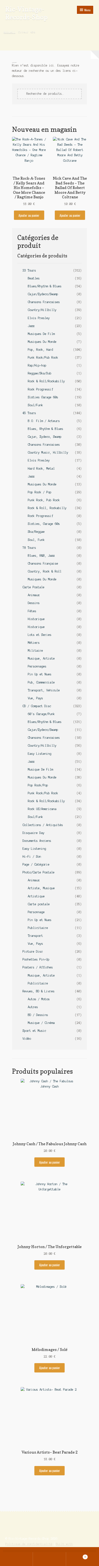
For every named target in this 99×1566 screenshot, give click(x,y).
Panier (76, 1555)
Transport (35, 935)
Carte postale (39, 904)
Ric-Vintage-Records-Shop (26, 13)
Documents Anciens (37, 840)
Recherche (49, 1559)
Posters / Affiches (38, 967)
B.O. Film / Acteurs (44, 420)
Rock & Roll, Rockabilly (47, 508)
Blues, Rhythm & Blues (45, 428)
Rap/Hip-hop (37, 365)
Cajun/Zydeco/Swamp (43, 294)
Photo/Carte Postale (39, 872)
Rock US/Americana (42, 809)
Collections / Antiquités (43, 825)
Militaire (35, 650)
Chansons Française (43, 563)
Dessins (34, 603)
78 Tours (29, 547)
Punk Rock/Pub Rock (43, 357)
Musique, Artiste (41, 658)
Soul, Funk (36, 539)
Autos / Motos (39, 999)
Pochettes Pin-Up (36, 959)
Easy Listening (39, 753)
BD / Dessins (38, 1014)
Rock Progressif (40, 389)
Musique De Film (40, 769)
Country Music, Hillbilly (48, 452)
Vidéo (27, 1038)
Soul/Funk (35, 405)
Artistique (36, 896)
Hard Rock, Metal (41, 468)
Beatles (34, 278)
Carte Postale (33, 587)
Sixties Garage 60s (43, 397)
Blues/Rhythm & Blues (45, 286)
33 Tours (29, 270)
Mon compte (16, 1559)
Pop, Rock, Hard (40, 349)
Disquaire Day (33, 832)
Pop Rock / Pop (39, 492)
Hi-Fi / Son (32, 856)
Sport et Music (34, 1030)
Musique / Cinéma (41, 1022)
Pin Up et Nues (39, 674)
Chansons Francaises (44, 302)
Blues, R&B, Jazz (41, 555)
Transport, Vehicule (44, 690)
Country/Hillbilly (42, 309)
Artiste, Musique (41, 888)
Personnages (37, 666)
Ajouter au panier (29, 215)
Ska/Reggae (36, 531)
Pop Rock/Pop (38, 785)
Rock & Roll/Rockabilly (46, 381)
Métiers (34, 642)
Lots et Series (39, 634)
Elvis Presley (39, 318)
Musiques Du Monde (42, 341)
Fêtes (32, 611)
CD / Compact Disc (37, 706)
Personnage (36, 912)
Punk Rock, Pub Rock (44, 500)
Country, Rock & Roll (45, 571)
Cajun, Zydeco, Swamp (45, 436)
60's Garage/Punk (41, 714)
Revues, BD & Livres (39, 991)
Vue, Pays (35, 698)
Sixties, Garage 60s (44, 523)
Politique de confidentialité (28, 1544)
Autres (33, 1007)
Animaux (34, 595)
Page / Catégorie (36, 864)
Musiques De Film (41, 333)
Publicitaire (38, 927)
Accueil (9, 32)
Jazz (31, 326)
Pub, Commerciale (41, 682)
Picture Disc (33, 951)
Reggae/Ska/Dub (39, 373)
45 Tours (29, 413)
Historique (36, 619)
